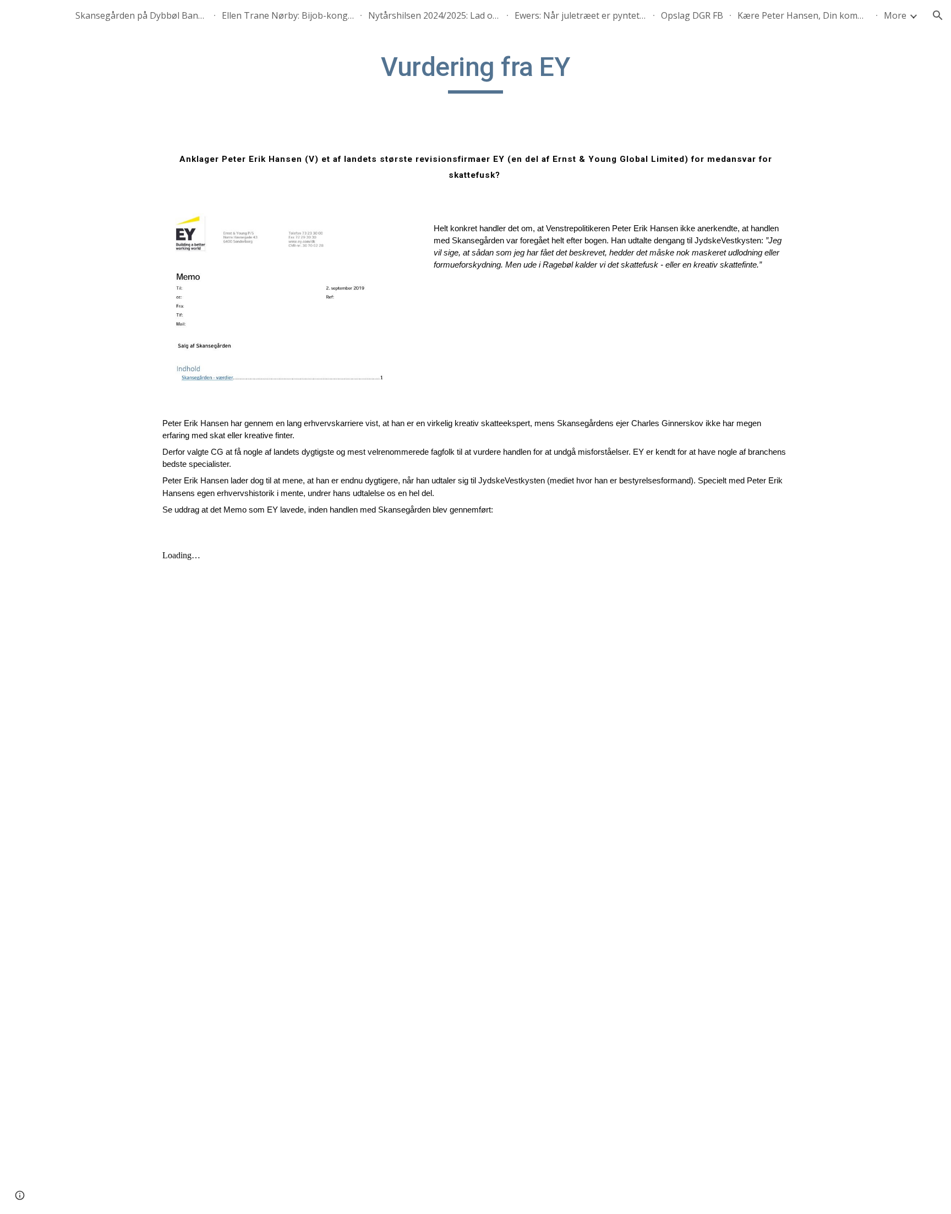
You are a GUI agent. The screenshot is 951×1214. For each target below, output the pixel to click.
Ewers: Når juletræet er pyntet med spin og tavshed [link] (581, 15)
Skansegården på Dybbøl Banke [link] (141, 15)
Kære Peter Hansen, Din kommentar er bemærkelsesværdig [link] (803, 15)
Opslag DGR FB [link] (692, 15)
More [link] (895, 15)
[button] (938, 15)
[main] (475, 72)
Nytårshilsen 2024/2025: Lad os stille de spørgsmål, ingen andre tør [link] (434, 15)
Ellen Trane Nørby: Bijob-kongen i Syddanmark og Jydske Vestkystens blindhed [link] (288, 15)
